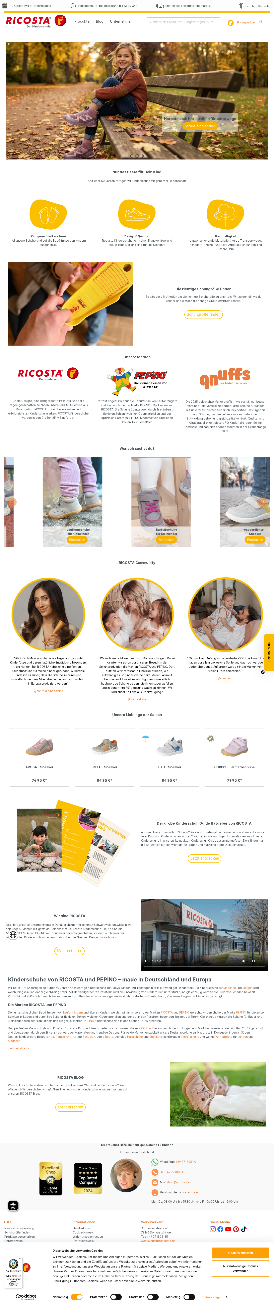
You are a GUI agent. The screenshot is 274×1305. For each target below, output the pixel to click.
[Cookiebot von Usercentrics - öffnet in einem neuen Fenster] (26, 1297)
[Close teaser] (263, 672)
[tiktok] (244, 1229)
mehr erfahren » (18, 1048)
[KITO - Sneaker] (169, 747)
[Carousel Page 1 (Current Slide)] (131, 156)
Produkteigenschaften (19, 1236)
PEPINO (184, 1012)
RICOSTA (167, 1012)
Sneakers (155, 1036)
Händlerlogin (81, 1228)
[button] (269, 652)
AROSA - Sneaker (39, 767)
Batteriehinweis (83, 1240)
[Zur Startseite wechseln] (36, 21)
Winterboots (223, 1036)
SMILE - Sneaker (104, 767)
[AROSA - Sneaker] (39, 747)
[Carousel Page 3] (142, 156)
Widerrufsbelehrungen (88, 1236)
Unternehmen (13, 1240)
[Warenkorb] (267, 20)
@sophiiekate (137, 699)
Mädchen (229, 987)
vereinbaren (191, 1192)
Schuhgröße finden (257, 6)
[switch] (116, 1297)
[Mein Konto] (260, 22)
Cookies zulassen (240, 1253)
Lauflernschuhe (61, 1036)
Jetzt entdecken (204, 858)
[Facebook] (220, 1229)
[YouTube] (228, 1229)
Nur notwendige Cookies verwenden (240, 1268)
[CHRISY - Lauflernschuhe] (234, 747)
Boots (109, 1036)
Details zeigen (212, 1297)
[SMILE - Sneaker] (104, 747)
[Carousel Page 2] (137, 156)
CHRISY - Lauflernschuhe (234, 767)
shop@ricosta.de (178, 1182)
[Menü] (20, 1259)
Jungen (248, 987)
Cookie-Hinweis (83, 1232)
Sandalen (89, 1036)
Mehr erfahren (69, 951)
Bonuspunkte (246, 22)
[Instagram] (213, 1229)
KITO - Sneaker (169, 767)
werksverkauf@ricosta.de (158, 1240)
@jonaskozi (225, 678)
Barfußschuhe (190, 1036)
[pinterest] (236, 1229)
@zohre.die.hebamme (48, 691)
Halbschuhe (135, 1036)
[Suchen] (217, 21)
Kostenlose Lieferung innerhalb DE (188, 5)
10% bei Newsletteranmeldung (30, 5)
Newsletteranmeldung (19, 1228)
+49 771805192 (186, 1162)
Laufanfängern (73, 1012)
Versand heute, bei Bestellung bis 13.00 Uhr (106, 5)
